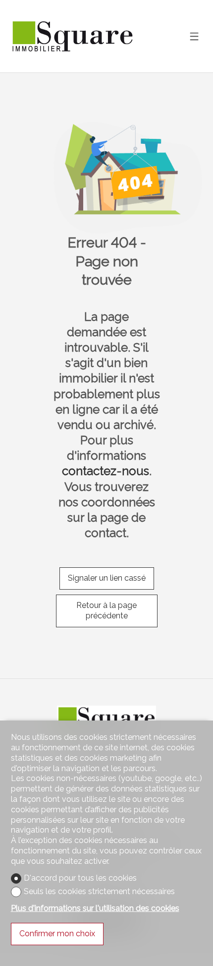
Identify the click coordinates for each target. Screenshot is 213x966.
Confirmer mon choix (57, 933)
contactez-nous (105, 471)
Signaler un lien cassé (107, 578)
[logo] (73, 36)
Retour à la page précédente (106, 610)
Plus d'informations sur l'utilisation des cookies (95, 908)
